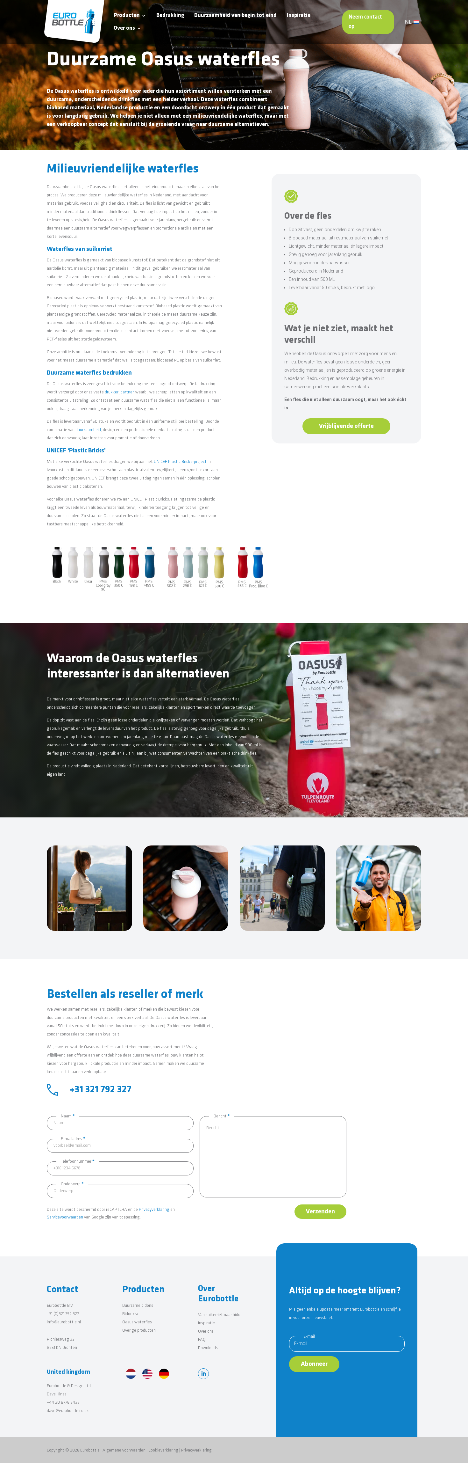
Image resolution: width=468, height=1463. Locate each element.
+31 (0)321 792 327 (63, 1314)
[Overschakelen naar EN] (147, 1375)
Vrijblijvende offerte (346, 426)
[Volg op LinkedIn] (203, 1373)
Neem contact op (365, 22)
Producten (127, 15)
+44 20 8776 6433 (63, 1402)
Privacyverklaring (154, 1209)
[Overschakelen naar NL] (131, 1375)
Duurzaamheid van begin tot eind (235, 15)
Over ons (124, 28)
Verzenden (320, 1212)
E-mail (309, 1336)
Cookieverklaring (163, 1450)
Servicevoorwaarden (65, 1217)
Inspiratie (298, 15)
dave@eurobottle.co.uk (68, 1410)
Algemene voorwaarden (124, 1450)
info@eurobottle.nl (64, 1322)
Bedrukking (170, 15)
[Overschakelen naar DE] (164, 1375)
